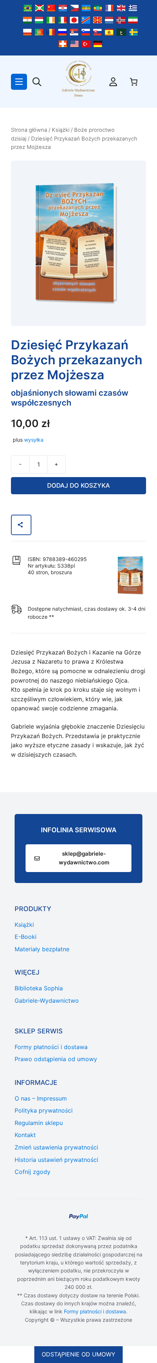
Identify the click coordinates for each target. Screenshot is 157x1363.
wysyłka (33, 440)
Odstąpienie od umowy (78, 1354)
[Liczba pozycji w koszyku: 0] (133, 82)
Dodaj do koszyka (78, 485)
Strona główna (29, 130)
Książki (60, 130)
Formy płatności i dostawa (95, 1311)
